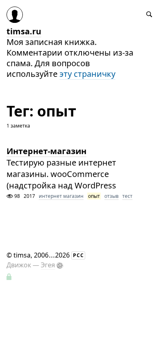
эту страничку (87, 73)
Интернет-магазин (46, 151)
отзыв (111, 196)
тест (127, 196)
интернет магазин (61, 196)
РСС (78, 255)
